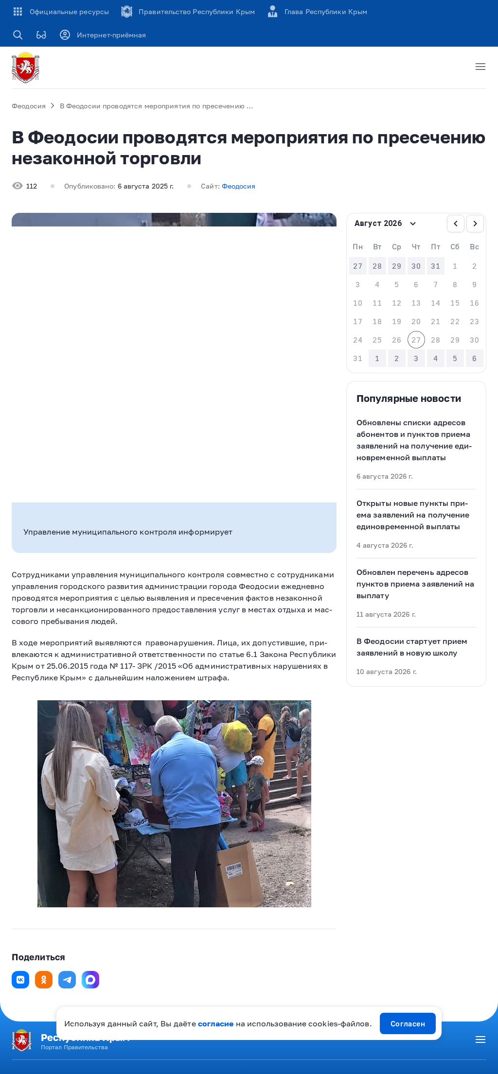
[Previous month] (455, 223)
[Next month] (475, 223)
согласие (216, 1023)
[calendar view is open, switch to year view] (413, 223)
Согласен (408, 1023)
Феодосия (29, 106)
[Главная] (27, 67)
